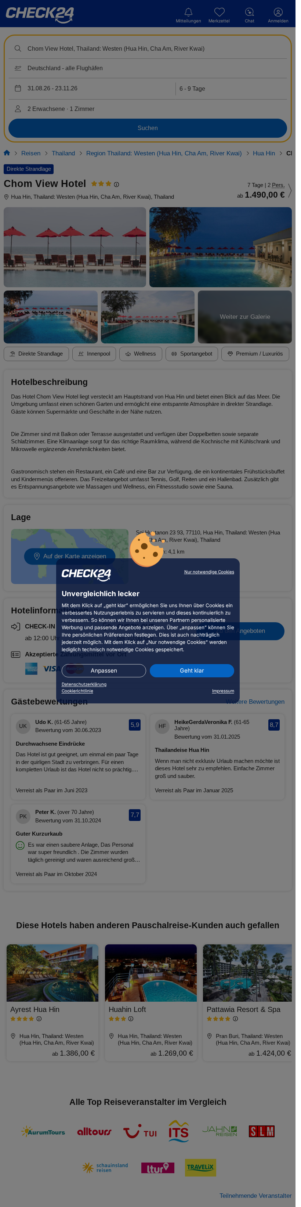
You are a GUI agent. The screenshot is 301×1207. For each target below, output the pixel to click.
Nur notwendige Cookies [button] (209, 571)
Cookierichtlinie (77, 690)
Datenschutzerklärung (84, 684)
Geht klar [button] (192, 670)
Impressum (223, 690)
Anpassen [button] (104, 670)
